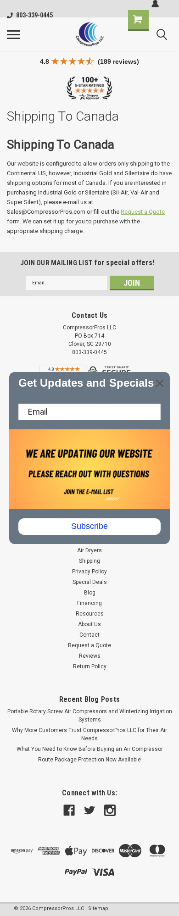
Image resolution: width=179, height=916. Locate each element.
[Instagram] (110, 810)
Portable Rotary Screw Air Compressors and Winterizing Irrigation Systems (89, 715)
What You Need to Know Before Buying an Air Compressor (90, 749)
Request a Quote (143, 211)
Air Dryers (89, 550)
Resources (90, 614)
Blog (89, 592)
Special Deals (90, 582)
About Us (89, 624)
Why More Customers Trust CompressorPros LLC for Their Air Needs (89, 734)
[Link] (89, 34)
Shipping (89, 561)
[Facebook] (69, 810)
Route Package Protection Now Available (89, 759)
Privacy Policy (89, 571)
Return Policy (89, 666)
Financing (89, 603)
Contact (89, 635)
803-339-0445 (34, 15)
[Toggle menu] (13, 34)
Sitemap (98, 908)
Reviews (90, 656)
